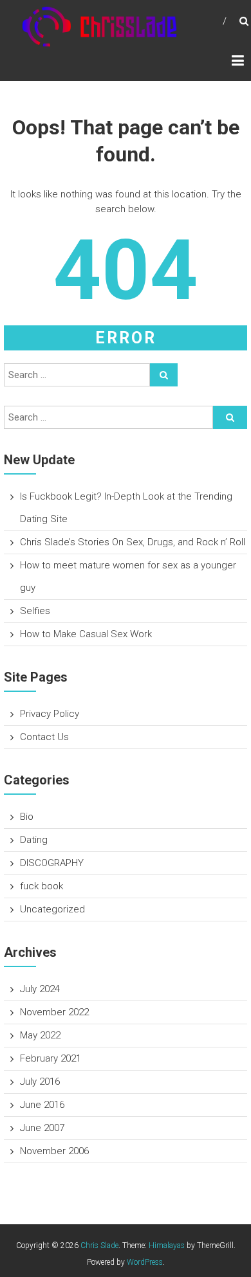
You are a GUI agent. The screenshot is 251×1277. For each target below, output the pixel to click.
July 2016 (40, 1081)
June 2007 (42, 1128)
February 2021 (50, 1058)
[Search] (164, 374)
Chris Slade (99, 1245)
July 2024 (40, 989)
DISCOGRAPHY (52, 863)
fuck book (41, 886)
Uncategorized (52, 909)
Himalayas (167, 1245)
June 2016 (42, 1104)
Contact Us (44, 737)
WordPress (145, 1262)
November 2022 (54, 1012)
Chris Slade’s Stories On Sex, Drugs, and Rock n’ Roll (132, 542)
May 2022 (40, 1035)
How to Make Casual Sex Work (86, 634)
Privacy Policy (49, 714)
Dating (34, 840)
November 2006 (54, 1151)
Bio (26, 816)
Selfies (35, 611)
